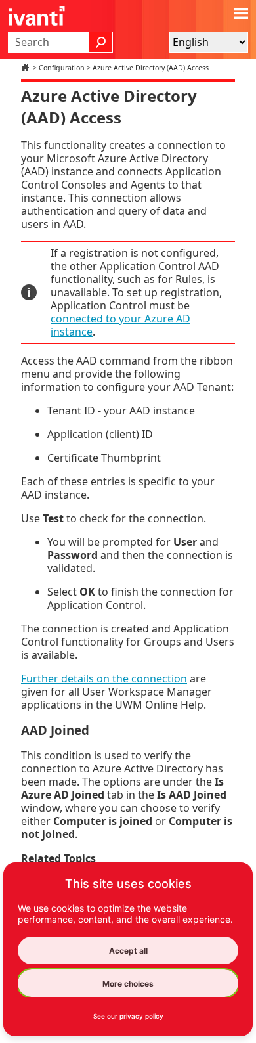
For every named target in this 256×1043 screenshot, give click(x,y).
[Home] (27, 67)
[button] (101, 42)
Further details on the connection (104, 678)
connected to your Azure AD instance (120, 325)
